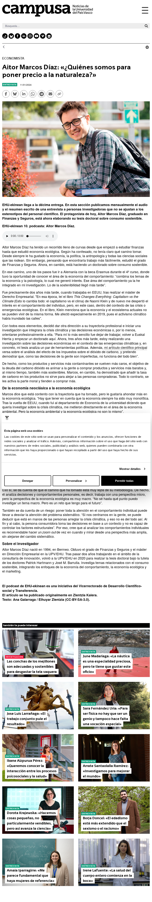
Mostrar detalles (130, 468)
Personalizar (74, 480)
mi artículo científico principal (125, 347)
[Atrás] (3, 47)
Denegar (27, 480)
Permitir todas (124, 480)
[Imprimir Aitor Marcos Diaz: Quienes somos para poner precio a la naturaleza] (147, 47)
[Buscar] (146, 26)
